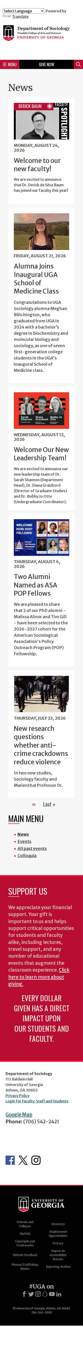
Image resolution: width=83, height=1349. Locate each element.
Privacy (58, 1243)
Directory (58, 1224)
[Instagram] (38, 1294)
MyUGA (25, 1233)
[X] (31, 1294)
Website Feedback (25, 1255)
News (23, 834)
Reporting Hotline (58, 1266)
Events (24, 841)
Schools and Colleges (25, 1224)
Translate (20, 16)
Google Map (19, 1115)
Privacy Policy (18, 1095)
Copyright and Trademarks (25, 1243)
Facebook (10, 1160)
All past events (32, 848)
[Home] (41, 37)
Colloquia (27, 855)
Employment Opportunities (58, 1233)
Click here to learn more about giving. (38, 977)
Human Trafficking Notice (25, 1266)
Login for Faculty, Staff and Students (37, 1101)
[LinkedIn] (59, 1294)
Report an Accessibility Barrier (58, 1255)
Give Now (46, 64)
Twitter (23, 1160)
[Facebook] (24, 1294)
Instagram (36, 1160)
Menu (12, 64)
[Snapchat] (45, 1294)
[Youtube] (52, 1294)
